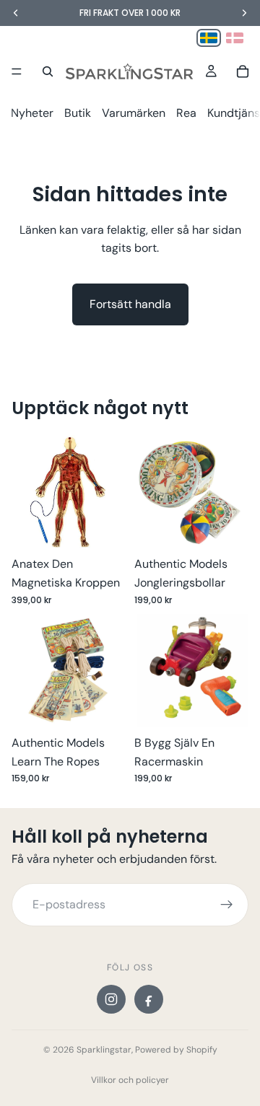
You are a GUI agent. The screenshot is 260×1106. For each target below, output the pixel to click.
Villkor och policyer (130, 1080)
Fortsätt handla (130, 304)
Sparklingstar (104, 1049)
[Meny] (16, 71)
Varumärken (133, 112)
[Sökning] (48, 71)
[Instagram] (111, 999)
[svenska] (209, 37)
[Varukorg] (243, 71)
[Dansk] (235, 37)
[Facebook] (148, 999)
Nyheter (32, 112)
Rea (186, 112)
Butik (77, 112)
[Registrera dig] (227, 905)
